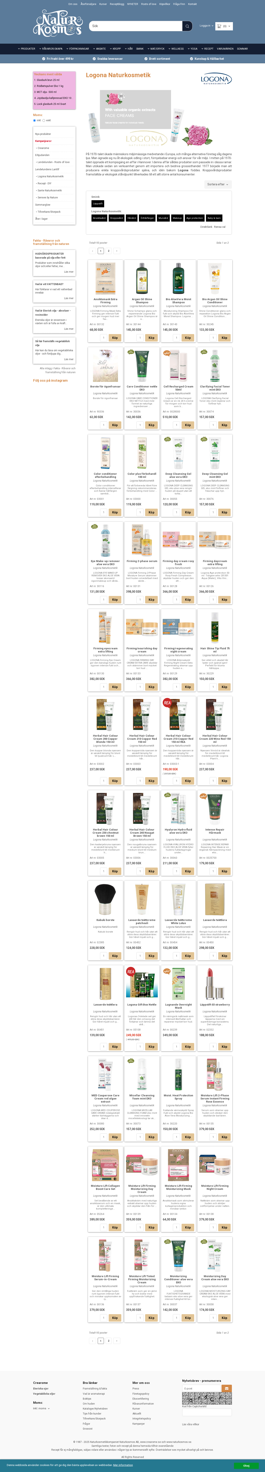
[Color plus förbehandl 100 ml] (142, 452)
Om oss (72, 4)
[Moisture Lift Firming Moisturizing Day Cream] (142, 1164)
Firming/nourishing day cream (141, 650)
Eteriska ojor (40, 1388)
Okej (246, 1465)
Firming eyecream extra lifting (105, 650)
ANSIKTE (101, 48)
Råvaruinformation (143, 1403)
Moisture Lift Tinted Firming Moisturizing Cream (142, 1279)
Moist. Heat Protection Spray (178, 1097)
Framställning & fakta (95, 1388)
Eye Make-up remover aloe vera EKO (105, 563)
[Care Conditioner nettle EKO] (130, 351)
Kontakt (192, 4)
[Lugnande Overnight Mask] (167, 971)
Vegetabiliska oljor (44, 1393)
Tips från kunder (92, 1413)
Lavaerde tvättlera (215, 920)
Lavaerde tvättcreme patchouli (141, 921)
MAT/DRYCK (157, 48)
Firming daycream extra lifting (215, 563)
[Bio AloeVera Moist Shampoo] (178, 278)
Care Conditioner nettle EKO (142, 388)
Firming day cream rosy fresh (178, 563)
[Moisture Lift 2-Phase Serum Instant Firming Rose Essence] (215, 1074)
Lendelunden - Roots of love (54, 162)
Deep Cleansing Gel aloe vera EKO (178, 475)
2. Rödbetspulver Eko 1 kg (48, 86)
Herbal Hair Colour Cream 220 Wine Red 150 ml (215, 738)
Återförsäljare (88, 4)
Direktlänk (206, 226)
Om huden (89, 1403)
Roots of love (148, 4)
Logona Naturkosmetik (51, 176)
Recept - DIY (44, 183)
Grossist (88, 1428)
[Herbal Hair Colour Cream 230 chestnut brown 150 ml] (105, 808)
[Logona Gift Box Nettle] (130, 971)
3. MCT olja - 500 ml (45, 92)
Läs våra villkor (190, 1424)
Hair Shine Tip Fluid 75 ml (215, 650)
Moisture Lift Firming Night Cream (215, 1187)
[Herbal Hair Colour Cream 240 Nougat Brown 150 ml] (142, 808)
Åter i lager (41, 218)
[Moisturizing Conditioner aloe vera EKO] (167, 1241)
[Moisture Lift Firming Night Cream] (215, 1164)
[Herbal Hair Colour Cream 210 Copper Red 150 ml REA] (167, 703)
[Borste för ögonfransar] (105, 365)
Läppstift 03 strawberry (215, 1004)
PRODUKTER (28, 48)
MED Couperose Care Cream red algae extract (105, 1098)
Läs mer (68, 271)
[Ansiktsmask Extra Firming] (105, 278)
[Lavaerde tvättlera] (215, 898)
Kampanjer (138, 1423)
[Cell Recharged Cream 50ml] (167, 353)
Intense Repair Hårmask (214, 831)
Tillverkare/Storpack (49, 211)
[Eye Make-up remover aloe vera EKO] (94, 526)
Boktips (87, 1398)
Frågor (86, 1423)
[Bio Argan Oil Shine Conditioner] (215, 278)
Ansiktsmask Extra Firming (105, 301)
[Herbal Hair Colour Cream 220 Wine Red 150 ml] (215, 714)
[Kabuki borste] (105, 898)
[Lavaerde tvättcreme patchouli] (142, 898)
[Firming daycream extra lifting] (215, 539)
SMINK (139, 48)
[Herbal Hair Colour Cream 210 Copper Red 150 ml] (142, 714)
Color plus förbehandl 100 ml (142, 475)
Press (135, 1388)
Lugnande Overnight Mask (178, 1006)
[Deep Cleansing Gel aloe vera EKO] (167, 439)
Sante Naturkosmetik (50, 190)
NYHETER (132, 4)
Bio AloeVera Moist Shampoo (178, 301)
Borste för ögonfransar (105, 386)
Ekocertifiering (140, 1398)
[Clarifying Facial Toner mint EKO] (203, 351)
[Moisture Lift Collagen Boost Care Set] (105, 1164)
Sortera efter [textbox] (216, 184)
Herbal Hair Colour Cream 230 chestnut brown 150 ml (105, 832)
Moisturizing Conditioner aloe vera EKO (178, 1279)
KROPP (117, 48)
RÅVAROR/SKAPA (52, 48)
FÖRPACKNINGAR (79, 48)
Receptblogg (117, 4)
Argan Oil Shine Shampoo (142, 301)
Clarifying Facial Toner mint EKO (215, 388)
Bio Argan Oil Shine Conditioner (215, 301)
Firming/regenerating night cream (178, 650)
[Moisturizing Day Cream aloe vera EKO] (203, 1241)
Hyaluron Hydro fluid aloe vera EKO (178, 831)
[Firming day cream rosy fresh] (178, 539)
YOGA (194, 48)
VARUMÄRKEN (225, 48)
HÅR (130, 48)
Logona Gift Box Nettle (142, 1004)
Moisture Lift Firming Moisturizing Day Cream (142, 1189)
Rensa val (219, 226)
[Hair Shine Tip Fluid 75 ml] (215, 627)
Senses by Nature (48, 197)
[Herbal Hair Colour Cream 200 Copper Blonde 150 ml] (105, 714)
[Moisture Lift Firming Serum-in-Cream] (105, 1255)
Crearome (43, 148)
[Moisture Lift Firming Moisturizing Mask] (178, 1164)
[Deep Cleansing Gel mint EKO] (203, 439)
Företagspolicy (140, 1393)
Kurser (103, 4)
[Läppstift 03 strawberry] (215, 983)
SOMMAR (242, 48)
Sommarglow (42, 204)
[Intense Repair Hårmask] (203, 796)
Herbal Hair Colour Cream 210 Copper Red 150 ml (142, 738)
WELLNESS (177, 48)
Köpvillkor (164, 4)
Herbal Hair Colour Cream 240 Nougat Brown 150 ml (141, 832)
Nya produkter (43, 134)
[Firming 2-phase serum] (142, 539)
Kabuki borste (105, 920)
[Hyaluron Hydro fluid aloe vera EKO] (167, 794)
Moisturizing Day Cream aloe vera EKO (215, 1278)
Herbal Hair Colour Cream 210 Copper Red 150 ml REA (178, 738)
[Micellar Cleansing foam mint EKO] (130, 1060)
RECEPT (208, 48)
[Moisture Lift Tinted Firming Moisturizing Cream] (142, 1255)
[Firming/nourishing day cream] (142, 627)
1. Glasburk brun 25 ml (46, 80)
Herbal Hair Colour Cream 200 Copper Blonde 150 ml (105, 738)
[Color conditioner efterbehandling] (105, 452)
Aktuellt (136, 1413)
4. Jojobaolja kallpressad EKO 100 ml (55, 98)
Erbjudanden (42, 155)
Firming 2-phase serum (142, 561)
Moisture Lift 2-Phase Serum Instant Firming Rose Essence (214, 1098)
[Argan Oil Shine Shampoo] (142, 278)
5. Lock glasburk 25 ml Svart (50, 104)
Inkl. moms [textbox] (39, 1408)
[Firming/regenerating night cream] (178, 627)
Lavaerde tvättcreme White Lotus (178, 921)
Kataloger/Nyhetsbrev (95, 1408)
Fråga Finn (179, 4)
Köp (115, 337)
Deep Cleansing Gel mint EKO (215, 475)
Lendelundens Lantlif (47, 169)
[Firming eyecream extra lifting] (105, 627)
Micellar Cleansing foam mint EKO (141, 1097)
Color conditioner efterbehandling (105, 475)
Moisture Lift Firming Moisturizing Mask (178, 1187)
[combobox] (218, 184)
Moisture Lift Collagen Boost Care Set (105, 1187)
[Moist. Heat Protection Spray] (178, 1074)
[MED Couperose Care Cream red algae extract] (105, 1074)
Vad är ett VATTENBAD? (49, 284)
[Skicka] (227, 1388)
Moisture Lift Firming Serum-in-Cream (105, 1278)
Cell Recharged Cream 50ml (178, 388)
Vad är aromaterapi (94, 1393)
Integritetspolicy (141, 1418)
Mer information (123, 1465)
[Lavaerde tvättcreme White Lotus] (178, 898)
